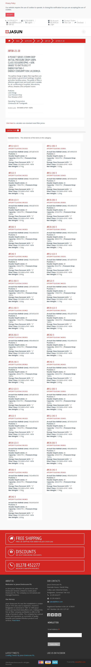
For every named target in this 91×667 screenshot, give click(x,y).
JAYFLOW (28, 41)
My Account (54, 21)
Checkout (80, 22)
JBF (38, 41)
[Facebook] (48, 614)
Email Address (54, 629)
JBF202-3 (18, 228)
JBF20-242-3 (56, 228)
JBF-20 (47, 41)
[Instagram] (59, 614)
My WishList (54, 22)
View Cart (67, 22)
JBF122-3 (18, 174)
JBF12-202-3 (56, 147)
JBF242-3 (18, 255)
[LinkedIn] (56, 614)
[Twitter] (52, 614)
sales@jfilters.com (15, 22)
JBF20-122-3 (18, 201)
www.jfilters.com (80, 662)
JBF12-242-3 (56, 174)
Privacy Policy (10, 3)
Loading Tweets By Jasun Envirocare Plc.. (20, 655)
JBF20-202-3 (56, 201)
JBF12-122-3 (18, 147)
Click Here (10, 123)
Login (52, 24)
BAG (17, 41)
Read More (16, 620)
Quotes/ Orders (70, 21)
